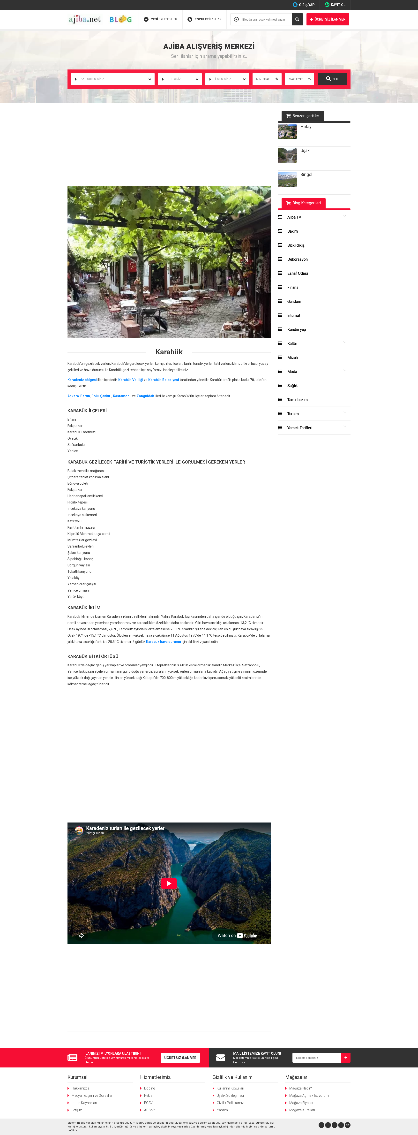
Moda (291, 371)
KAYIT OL (338, 5)
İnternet (293, 315)
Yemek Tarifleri (299, 428)
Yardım (222, 1110)
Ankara (73, 396)
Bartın (85, 396)
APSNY (149, 1110)
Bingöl (306, 174)
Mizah (292, 357)
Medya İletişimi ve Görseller (92, 1095)
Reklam (150, 1095)
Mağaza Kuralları (302, 1110)
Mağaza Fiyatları (301, 1103)
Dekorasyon (297, 259)
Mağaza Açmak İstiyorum (309, 1095)
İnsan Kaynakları (84, 1103)
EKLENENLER (164, 19)
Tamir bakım (297, 399)
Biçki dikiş (295, 245)
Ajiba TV (293, 217)
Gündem (293, 301)
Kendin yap (296, 329)
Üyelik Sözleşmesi (230, 1095)
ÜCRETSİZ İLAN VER (330, 19)
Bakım (292, 231)
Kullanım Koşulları (230, 1088)
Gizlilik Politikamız (230, 1103)
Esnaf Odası (297, 273)
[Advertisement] (169, 147)
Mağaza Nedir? (300, 1088)
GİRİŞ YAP (307, 5)
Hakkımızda (81, 1088)
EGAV (148, 1103)
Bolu (95, 396)
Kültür (291, 343)
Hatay (306, 126)
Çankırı (106, 396)
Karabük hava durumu (163, 642)
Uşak (305, 150)
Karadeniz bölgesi (82, 380)
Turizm (292, 413)
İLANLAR (207, 19)
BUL (335, 79)
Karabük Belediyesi (163, 380)
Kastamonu (122, 396)
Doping (149, 1088)
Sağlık (292, 385)
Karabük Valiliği (130, 380)
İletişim (77, 1110)
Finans (292, 287)
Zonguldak (145, 396)
